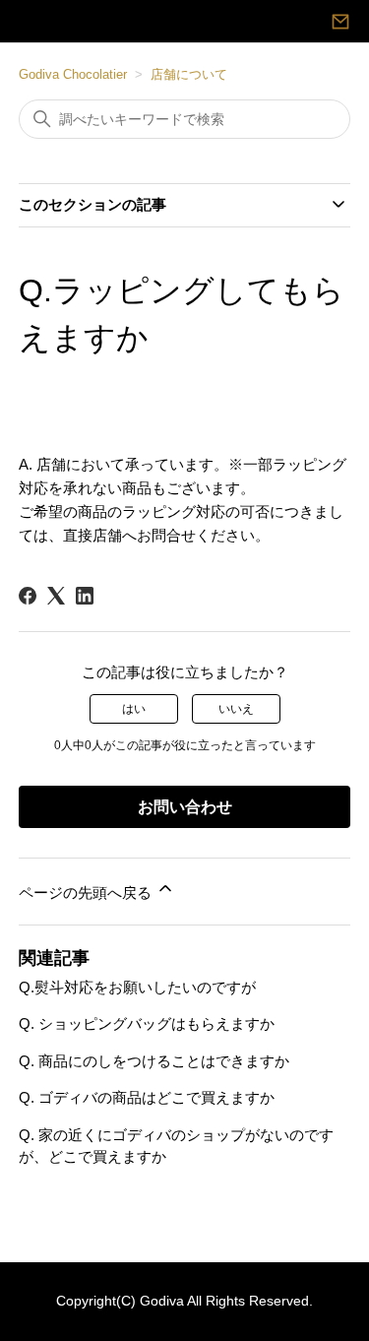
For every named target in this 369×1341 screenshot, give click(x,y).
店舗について (189, 74)
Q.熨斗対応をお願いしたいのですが (137, 987)
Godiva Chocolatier (73, 74)
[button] (340, 21)
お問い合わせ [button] (185, 806)
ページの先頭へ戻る (87, 892)
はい (134, 709)
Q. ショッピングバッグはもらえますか (147, 1023)
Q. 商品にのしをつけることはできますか (154, 1061)
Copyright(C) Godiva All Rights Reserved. (184, 1301)
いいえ (236, 709)
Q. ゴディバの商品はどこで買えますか (147, 1097)
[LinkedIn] (84, 596)
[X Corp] (56, 596)
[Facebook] (27, 596)
